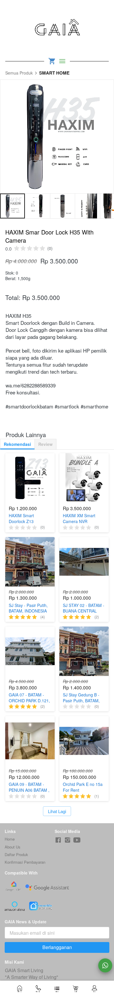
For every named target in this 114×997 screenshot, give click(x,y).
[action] (105, 965)
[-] (58, 840)
